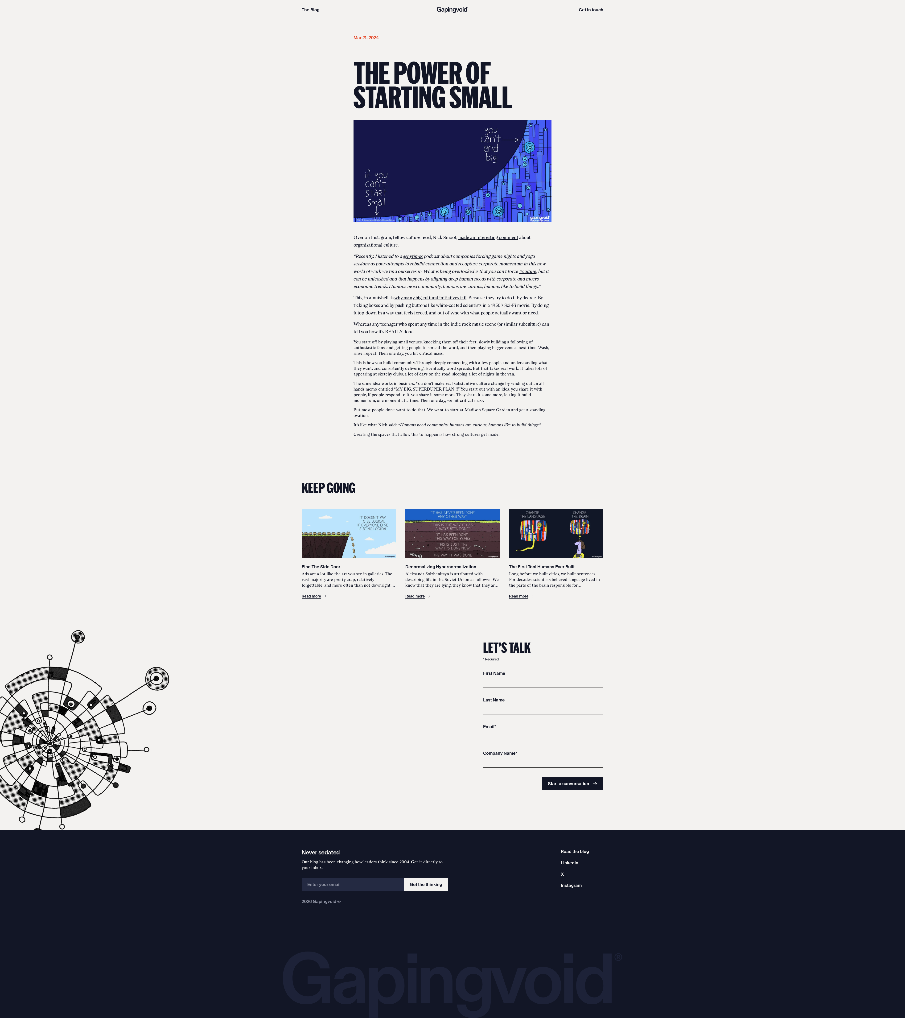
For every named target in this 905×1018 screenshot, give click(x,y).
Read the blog (575, 851)
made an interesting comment (488, 237)
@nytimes (413, 256)
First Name (494, 673)
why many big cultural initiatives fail (430, 298)
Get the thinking (426, 884)
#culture (527, 271)
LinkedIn (569, 862)
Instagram (571, 885)
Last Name (494, 699)
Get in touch (591, 9)
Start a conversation (568, 783)
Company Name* (500, 753)
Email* (489, 726)
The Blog (311, 9)
